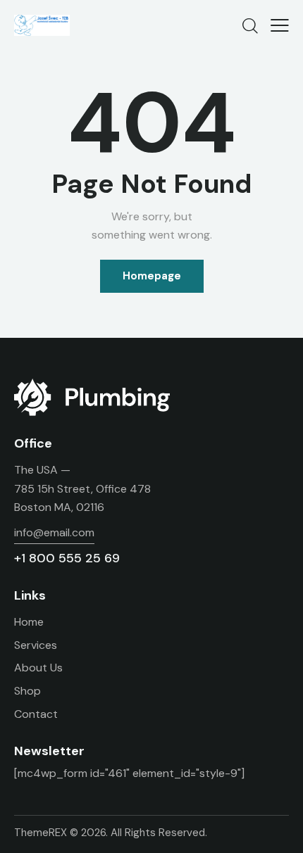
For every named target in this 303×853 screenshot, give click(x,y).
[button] (280, 25)
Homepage (152, 276)
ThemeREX (40, 833)
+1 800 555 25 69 (67, 558)
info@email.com (54, 532)
